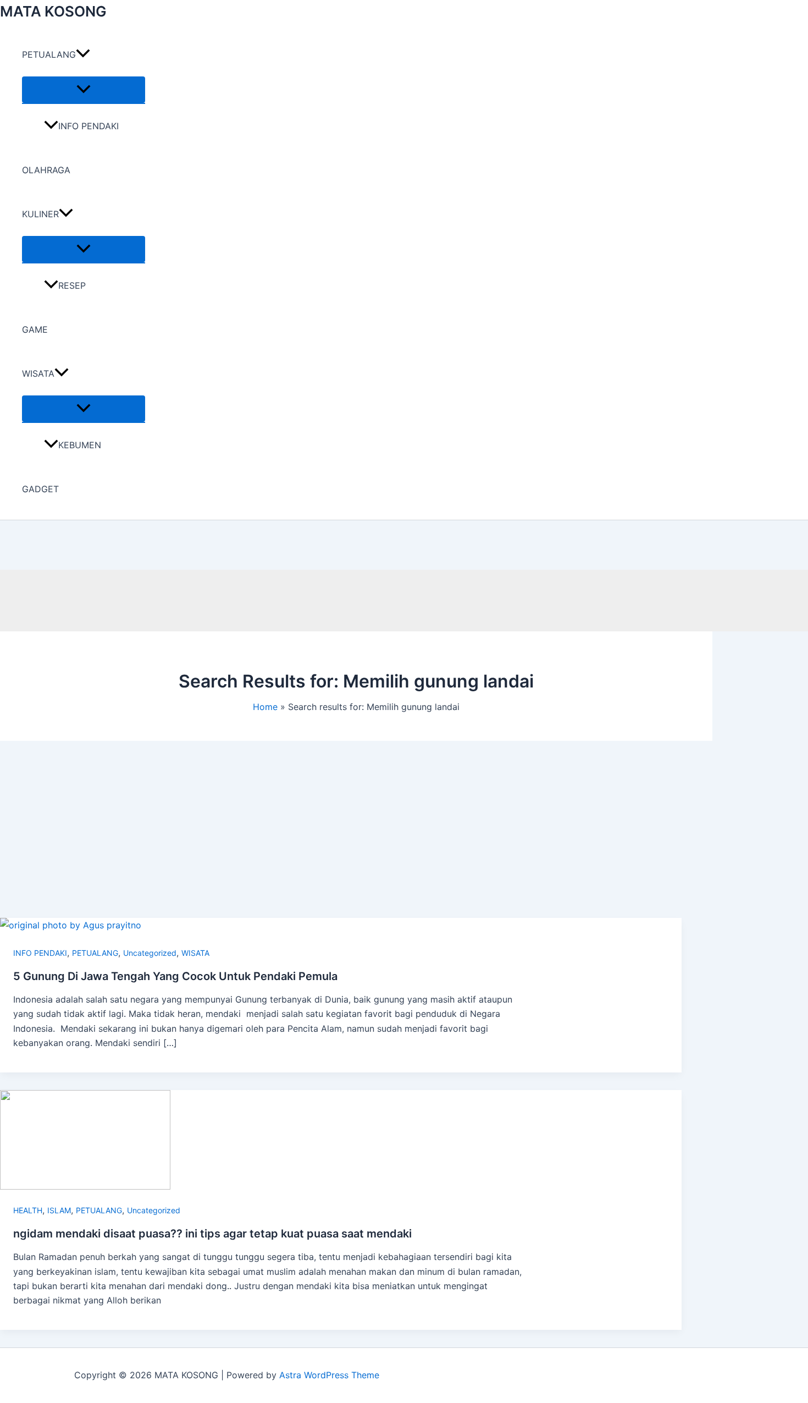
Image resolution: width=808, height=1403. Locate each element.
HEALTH (27, 1210)
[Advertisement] (341, 835)
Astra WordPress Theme (329, 1374)
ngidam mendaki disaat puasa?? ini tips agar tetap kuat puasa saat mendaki (212, 1233)
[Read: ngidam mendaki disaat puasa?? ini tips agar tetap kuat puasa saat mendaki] (85, 1186)
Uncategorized (149, 953)
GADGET (40, 488)
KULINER (40, 213)
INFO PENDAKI (88, 125)
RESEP (72, 285)
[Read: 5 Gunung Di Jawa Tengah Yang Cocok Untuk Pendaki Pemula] (70, 925)
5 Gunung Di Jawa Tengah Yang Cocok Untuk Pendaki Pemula (175, 976)
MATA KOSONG (53, 11)
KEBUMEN (79, 444)
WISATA (38, 373)
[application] (83, 54)
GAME (35, 329)
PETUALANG (49, 54)
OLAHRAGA (46, 169)
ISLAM (59, 1210)
